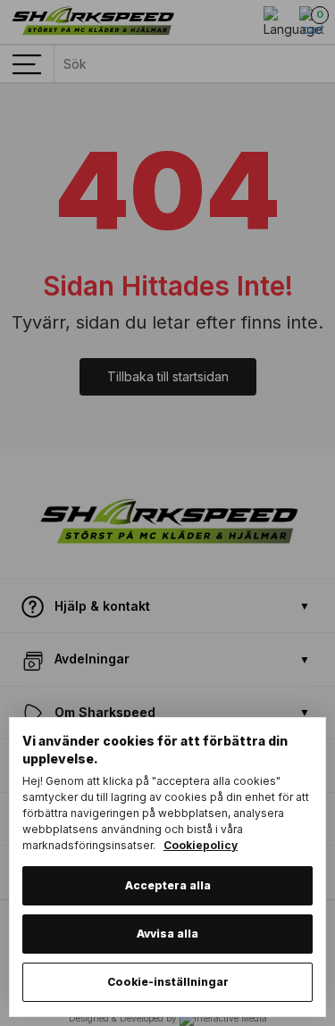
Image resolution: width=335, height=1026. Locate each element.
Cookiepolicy (200, 845)
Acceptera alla (168, 885)
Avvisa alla (167, 933)
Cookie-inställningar (168, 981)
